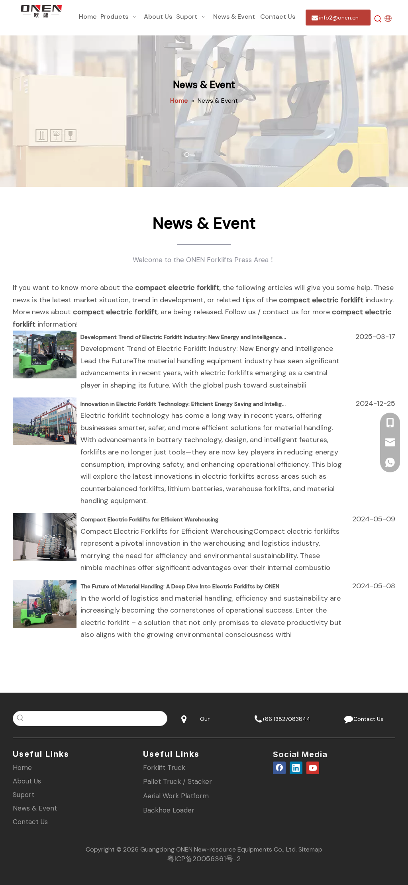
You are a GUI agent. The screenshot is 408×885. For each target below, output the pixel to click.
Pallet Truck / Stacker (177, 781)
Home (22, 767)
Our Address (204, 721)
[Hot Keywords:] (378, 19)
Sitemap (310, 849)
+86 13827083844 (285, 718)
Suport (23, 794)
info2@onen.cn (338, 17)
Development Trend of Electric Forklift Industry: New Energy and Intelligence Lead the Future (203, 337)
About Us (27, 781)
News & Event (35, 808)
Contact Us (366, 718)
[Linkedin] (296, 768)
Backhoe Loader (168, 810)
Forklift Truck (164, 767)
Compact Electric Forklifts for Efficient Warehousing (149, 519)
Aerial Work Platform (176, 795)
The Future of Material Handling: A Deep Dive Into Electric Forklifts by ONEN (179, 586)
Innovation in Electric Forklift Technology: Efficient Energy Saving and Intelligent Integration (201, 403)
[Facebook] (279, 768)
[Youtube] (312, 768)
